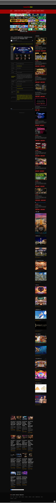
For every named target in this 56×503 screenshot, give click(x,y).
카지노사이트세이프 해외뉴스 (40, 260)
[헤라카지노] (40, 71)
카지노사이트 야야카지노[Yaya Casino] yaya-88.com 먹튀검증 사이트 (24, 423)
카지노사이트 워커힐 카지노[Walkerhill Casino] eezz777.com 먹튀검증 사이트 (30, 424)
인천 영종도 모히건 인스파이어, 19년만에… (40, 256)
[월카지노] (40, 115)
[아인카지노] (40, 130)
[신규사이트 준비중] (40, 101)
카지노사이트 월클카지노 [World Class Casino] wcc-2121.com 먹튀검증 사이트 (24, 460)
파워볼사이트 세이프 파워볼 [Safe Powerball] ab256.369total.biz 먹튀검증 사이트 (30, 460)
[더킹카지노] (40, 202)
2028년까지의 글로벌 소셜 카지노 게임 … (39, 368)
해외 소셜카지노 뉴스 (39, 383)
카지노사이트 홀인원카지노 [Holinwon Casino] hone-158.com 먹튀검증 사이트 (30, 443)
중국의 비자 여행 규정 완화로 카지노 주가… (40, 270)
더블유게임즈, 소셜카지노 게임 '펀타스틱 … (40, 379)
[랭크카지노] (40, 56)
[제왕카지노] (40, 145)
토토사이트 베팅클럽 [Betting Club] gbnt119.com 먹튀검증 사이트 (13, 478)
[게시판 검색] (32, 415)
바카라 (22, 10)
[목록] (32, 40)
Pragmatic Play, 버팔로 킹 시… (38, 294)
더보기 (45, 260)
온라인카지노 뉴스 (38, 309)
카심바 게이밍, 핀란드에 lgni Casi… (39, 319)
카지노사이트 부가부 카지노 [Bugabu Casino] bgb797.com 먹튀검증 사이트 (24, 442)
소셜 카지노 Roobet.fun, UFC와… (39, 403)
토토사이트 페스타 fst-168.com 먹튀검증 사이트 (24, 477)
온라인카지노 (25, 10)
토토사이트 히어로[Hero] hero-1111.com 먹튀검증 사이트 (18, 460)
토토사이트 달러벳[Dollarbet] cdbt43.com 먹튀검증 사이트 (13, 460)
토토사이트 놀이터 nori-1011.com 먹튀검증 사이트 (18, 477)
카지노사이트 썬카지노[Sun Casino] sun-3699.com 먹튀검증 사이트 (18, 423)
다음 (22, 489)
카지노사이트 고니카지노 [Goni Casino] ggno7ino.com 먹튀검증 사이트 (18, 442)
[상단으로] (54, 501)
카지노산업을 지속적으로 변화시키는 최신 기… (40, 354)
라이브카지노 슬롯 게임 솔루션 (13, 77)
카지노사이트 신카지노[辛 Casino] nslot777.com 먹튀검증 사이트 (13, 423)
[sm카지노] (40, 176)
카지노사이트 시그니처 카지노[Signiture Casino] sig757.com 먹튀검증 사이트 (13, 443)
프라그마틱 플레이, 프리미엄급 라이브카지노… (40, 305)
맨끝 (23, 489)
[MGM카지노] (40, 87)
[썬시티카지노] (40, 40)
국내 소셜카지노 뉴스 (39, 358)
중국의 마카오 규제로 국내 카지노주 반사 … (40, 245)
